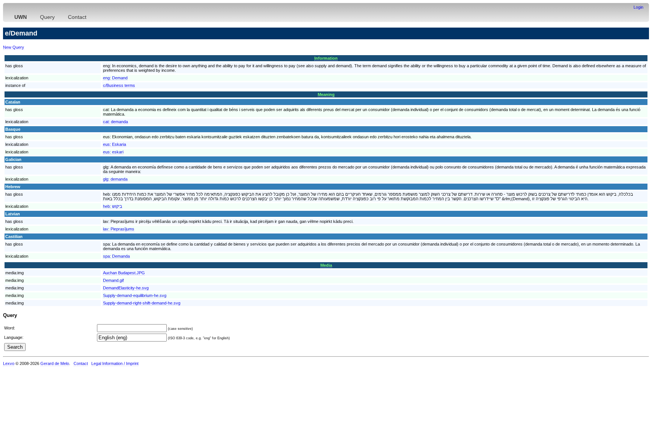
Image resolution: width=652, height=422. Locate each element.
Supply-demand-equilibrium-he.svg (134, 295)
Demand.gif (113, 280)
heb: (112, 206)
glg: (115, 179)
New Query (13, 47)
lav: (118, 229)
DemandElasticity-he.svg (126, 288)
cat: (115, 121)
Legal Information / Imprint (114, 363)
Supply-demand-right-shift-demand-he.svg (141, 303)
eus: (114, 144)
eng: (115, 78)
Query (47, 17)
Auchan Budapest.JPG (124, 273)
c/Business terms (119, 85)
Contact (77, 17)
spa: (116, 256)
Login (638, 7)
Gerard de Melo (54, 363)
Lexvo (8, 363)
